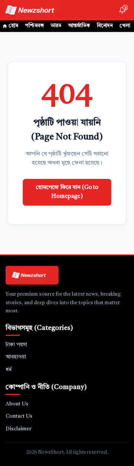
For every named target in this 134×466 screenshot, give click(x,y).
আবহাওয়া (16, 357)
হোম (13, 25)
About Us (17, 403)
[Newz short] (34, 10)
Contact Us (19, 416)
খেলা (124, 25)
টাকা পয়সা (16, 344)
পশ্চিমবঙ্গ (34, 25)
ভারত (56, 25)
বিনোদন (105, 25)
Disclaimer (19, 428)
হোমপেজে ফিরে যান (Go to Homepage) (67, 192)
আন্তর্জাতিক (79, 25)
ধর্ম (9, 369)
